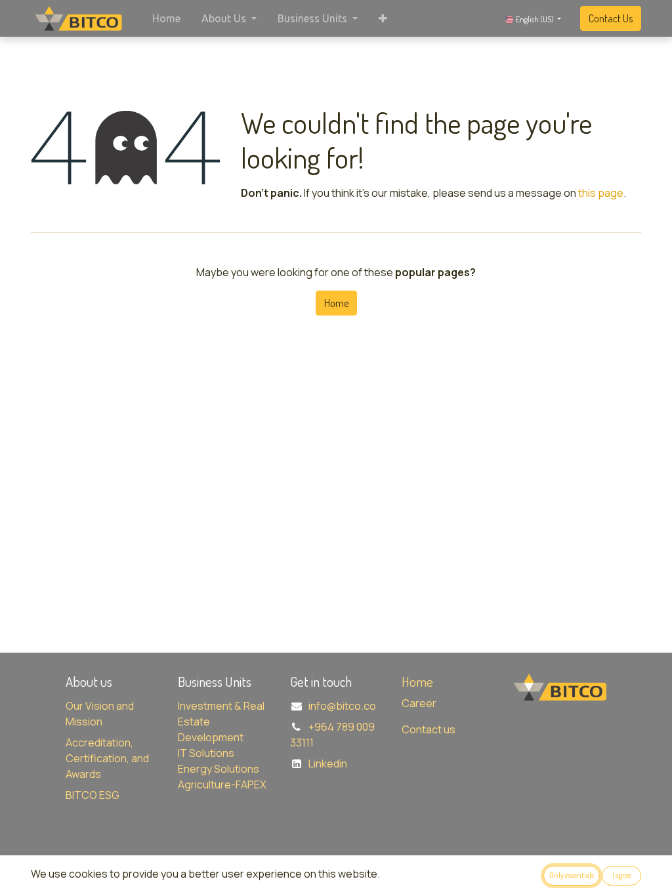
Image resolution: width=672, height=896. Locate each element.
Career (419, 703)
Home (336, 303)
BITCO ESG (92, 795)
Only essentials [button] (571, 875)
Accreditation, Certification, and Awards (107, 758)
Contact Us (611, 18)
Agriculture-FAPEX (222, 784)
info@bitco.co (342, 706)
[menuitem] (166, 18)
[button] (383, 18)
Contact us (428, 729)
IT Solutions (206, 753)
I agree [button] (621, 875)
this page (600, 193)
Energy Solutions (218, 769)
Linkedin (327, 763)
